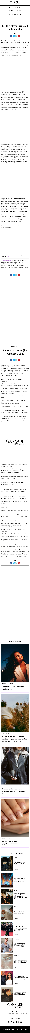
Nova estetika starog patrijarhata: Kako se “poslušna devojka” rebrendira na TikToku (20, 945)
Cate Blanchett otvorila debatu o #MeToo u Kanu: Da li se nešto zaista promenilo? (20, 928)
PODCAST (18, 7)
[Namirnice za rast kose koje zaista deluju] (15, 663)
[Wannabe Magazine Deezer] (20, 14)
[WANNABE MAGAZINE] (15, 1007)
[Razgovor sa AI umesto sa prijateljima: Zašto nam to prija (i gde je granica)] (7, 961)
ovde (8, 256)
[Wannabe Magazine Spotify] (17, 14)
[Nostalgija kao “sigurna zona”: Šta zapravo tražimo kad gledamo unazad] (7, 994)
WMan (19, 10)
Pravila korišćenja (15, 1018)
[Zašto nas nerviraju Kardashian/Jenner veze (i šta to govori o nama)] (7, 978)
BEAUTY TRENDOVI (7, 838)
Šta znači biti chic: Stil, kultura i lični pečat (19, 912)
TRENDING (16, 939)
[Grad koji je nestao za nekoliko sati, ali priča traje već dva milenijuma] (7, 863)
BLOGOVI (15, 22)
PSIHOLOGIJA (5, 733)
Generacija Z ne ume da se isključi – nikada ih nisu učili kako (13, 791)
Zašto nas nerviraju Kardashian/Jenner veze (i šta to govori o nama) (21, 977)
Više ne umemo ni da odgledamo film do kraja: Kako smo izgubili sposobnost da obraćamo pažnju (20, 896)
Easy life (12, 10)
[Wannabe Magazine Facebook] (12, 14)
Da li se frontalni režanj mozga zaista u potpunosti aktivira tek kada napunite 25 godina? (14, 738)
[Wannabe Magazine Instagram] (9, 14)
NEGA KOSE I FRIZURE (7, 683)
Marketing (15, 1011)
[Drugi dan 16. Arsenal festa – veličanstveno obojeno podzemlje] (7, 880)
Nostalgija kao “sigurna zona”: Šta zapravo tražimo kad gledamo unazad (20, 993)
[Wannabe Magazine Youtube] (15, 14)
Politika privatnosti (15, 1016)
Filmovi (16, 857)
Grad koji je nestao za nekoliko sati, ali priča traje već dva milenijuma (20, 863)
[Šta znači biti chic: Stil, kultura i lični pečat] (7, 912)
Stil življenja (15, 346)
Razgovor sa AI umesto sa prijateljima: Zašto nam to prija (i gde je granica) (20, 961)
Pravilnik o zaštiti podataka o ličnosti (15, 1014)
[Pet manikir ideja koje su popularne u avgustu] (15, 818)
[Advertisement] (11, 290)
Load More (15, 633)
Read (10, 7)
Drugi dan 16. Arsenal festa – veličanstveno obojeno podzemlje (19, 880)
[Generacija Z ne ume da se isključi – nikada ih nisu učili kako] (15, 766)
